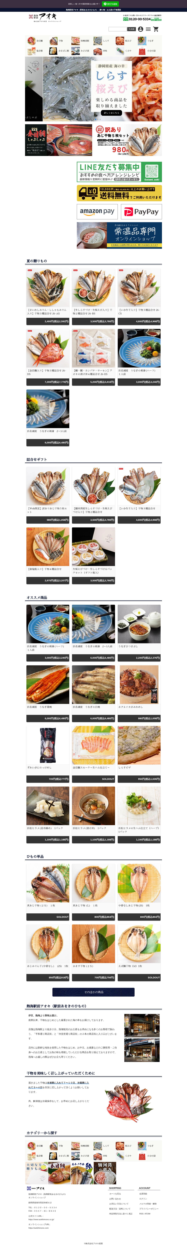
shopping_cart (156, 29)
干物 (61, 41)
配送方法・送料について (119, 1209)
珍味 (105, 51)
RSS (141, 1214)
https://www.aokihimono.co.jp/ (41, 1219)
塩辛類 (39, 51)
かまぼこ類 (64, 51)
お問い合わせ (115, 1199)
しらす (106, 41)
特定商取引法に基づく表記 (120, 1214)
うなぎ (150, 41)
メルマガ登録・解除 (148, 1204)
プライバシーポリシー (149, 1209)
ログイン (143, 1199)
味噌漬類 (85, 41)
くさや (128, 51)
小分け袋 (151, 51)
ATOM (147, 1214)
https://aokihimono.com (38, 1228)
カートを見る (115, 1194)
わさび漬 (85, 51)
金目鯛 (39, 41)
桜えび (128, 41)
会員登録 (143, 1194)
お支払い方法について (119, 1204)
